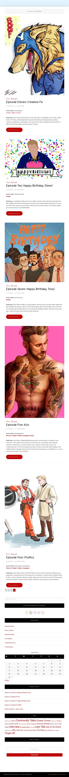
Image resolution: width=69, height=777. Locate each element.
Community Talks (26, 720)
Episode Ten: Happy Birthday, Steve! (29, 186)
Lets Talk (40, 726)
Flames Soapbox (31, 724)
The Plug (40, 730)
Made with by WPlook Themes (57, 774)
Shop (32, 436)
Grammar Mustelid (43, 723)
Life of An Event (53, 726)
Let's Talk (32, 727)
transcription (56, 730)
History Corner (54, 724)
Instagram (26, 436)
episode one (53, 721)
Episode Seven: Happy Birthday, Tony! (30, 289)
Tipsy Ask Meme (48, 730)
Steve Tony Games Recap (28, 730)
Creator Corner (43, 720)
